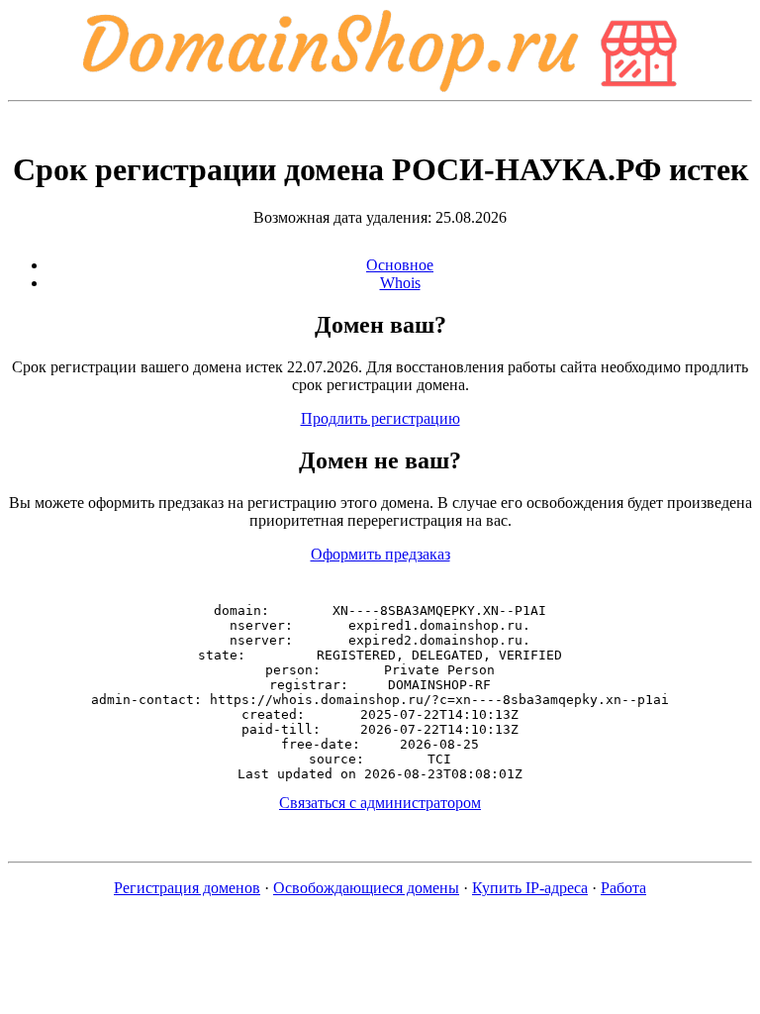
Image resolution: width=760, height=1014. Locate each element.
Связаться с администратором (380, 802)
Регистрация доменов (187, 887)
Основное (399, 264)
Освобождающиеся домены (366, 887)
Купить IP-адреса (530, 887)
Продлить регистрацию (380, 418)
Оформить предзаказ (380, 554)
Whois (400, 282)
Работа (623, 887)
